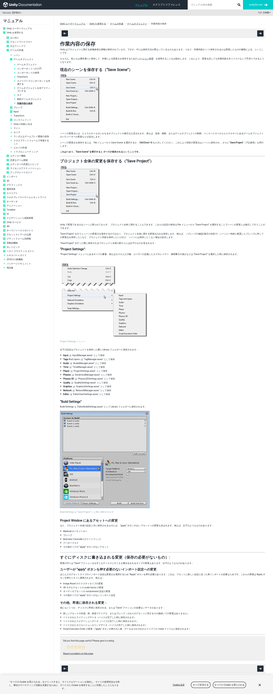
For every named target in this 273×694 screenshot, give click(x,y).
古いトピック (13, 247)
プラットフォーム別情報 (19, 238)
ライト (17, 128)
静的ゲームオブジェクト (29, 99)
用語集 (10, 267)
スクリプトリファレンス (166, 4)
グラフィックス (14, 185)
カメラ (17, 132)
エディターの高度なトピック (24, 164)
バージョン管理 (145, 58)
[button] (68, 647)
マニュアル (141, 5)
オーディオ (12, 201)
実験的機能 (12, 243)
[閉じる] (260, 685)
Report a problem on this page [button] (78, 653)
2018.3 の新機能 (15, 259)
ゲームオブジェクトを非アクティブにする (33, 89)
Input (16, 111)
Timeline (11, 209)
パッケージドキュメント (19, 263)
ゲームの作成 (16, 50)
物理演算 (11, 189)
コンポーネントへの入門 (29, 68)
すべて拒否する (201, 685)
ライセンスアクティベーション (25, 168)
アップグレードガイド (21, 172)
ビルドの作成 (20, 147)
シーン (17, 55)
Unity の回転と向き (23, 124)
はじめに (14, 37)
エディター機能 (18, 156)
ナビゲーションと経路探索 (20, 218)
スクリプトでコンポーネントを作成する (33, 82)
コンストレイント (22, 120)
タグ (19, 95)
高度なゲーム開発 (19, 160)
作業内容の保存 (25, 103)
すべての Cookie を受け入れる (229, 685)
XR (8, 226)
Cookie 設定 (179, 685)
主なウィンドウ (18, 46)
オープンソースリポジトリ (20, 230)
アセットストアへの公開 (19, 234)
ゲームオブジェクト (23, 59)
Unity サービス (14, 222)
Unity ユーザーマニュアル (19, 28)
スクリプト (12, 193)
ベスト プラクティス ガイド (20, 251)
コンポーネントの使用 (28, 72)
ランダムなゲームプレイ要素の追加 (31, 136)
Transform (22, 77)
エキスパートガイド (17, 255)
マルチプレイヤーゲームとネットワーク (26, 197)
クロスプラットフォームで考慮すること (31, 142)
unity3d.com (256, 4)
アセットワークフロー (21, 42)
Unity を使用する (15, 32)
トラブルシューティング (26, 151)
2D (8, 181)
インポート (12, 176)
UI (8, 214)
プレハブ (18, 107)
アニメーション (14, 205)
